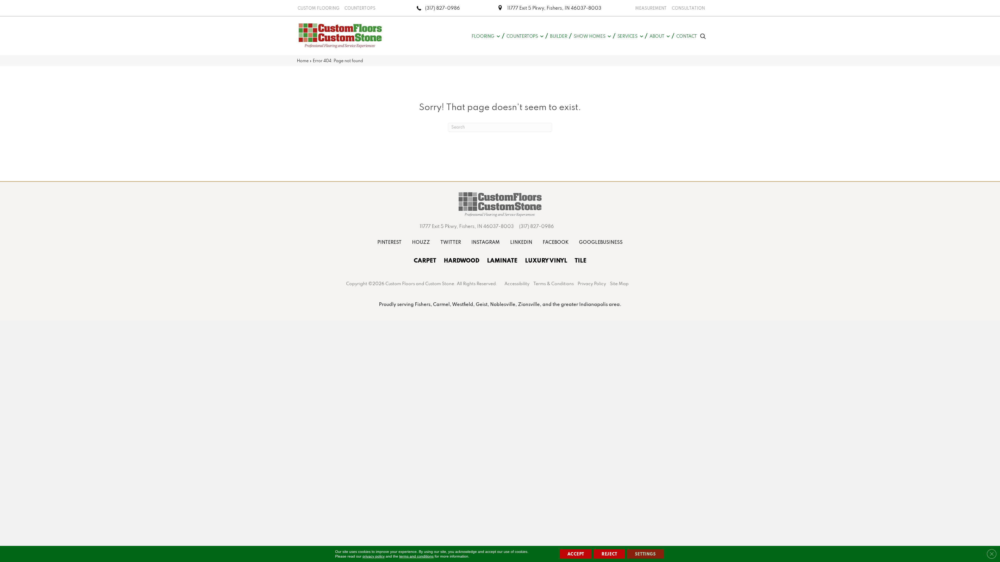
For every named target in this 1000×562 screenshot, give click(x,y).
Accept (575, 554)
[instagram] (485, 242)
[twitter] (450, 242)
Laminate (502, 260)
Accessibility (516, 283)
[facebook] (555, 242)
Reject (609, 554)
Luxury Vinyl (546, 260)
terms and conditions (416, 556)
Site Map (619, 283)
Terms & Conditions (553, 283)
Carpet (425, 260)
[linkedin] (521, 242)
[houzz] (421, 242)
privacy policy (373, 556)
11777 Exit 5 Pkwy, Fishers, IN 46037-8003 (554, 8)
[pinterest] (389, 242)
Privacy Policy (592, 283)
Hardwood (461, 260)
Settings (645, 554)
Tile (580, 260)
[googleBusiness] (601, 242)
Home (303, 60)
